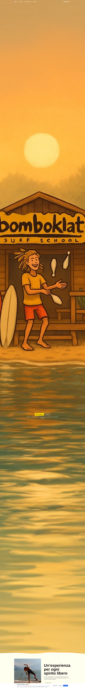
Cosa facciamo (27, 1)
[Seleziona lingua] (70, 1)
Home (15, 1)
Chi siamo (20, 1)
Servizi (47, 414)
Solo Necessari (55, 685)
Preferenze (60, 685)
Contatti (35, 1)
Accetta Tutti (65, 685)
